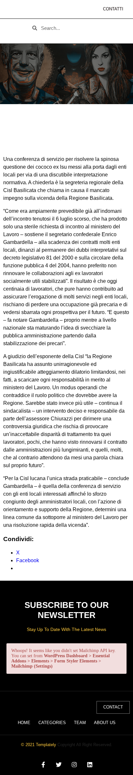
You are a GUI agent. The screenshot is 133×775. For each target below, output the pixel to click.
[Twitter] (59, 765)
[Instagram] (74, 765)
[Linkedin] (90, 765)
